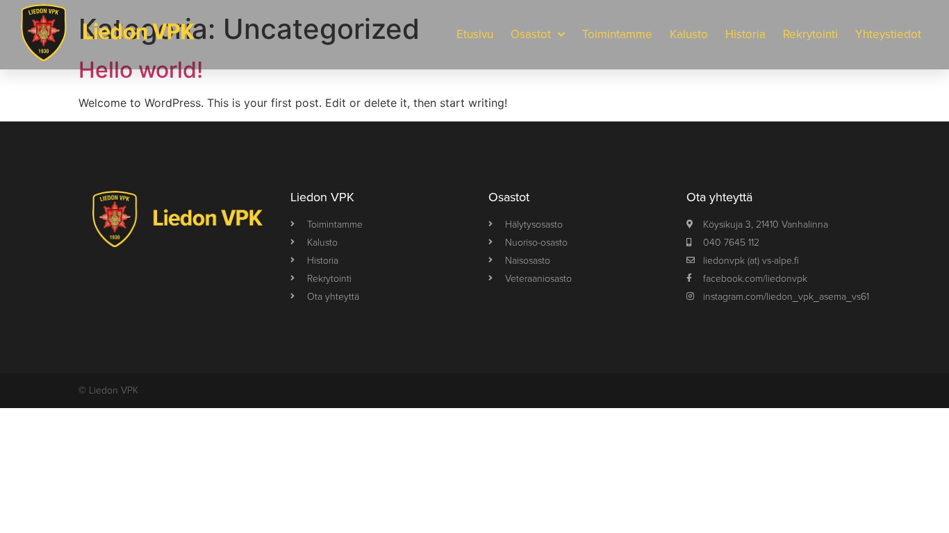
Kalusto (689, 34)
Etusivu (474, 34)
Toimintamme (617, 34)
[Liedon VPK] (108, 35)
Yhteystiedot (888, 34)
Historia (745, 34)
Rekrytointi (810, 34)
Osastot (531, 34)
